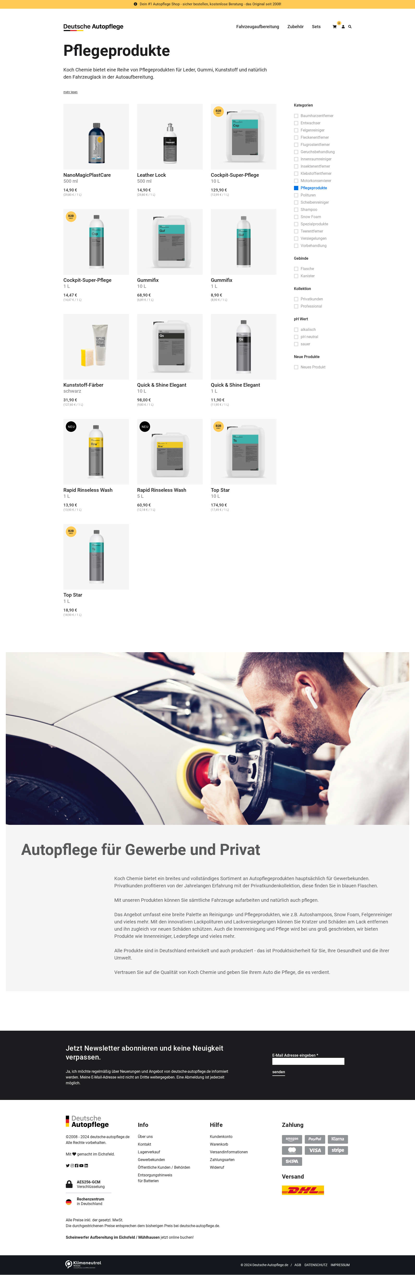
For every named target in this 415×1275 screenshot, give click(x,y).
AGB (297, 1265)
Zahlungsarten (222, 1159)
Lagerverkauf (149, 1152)
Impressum (340, 1265)
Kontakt (144, 1144)
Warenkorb (219, 1144)
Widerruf (217, 1167)
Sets (316, 26)
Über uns (145, 1136)
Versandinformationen (229, 1152)
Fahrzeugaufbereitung (257, 26)
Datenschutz (316, 1265)
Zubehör (295, 26)
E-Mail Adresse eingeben (295, 1055)
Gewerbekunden (151, 1159)
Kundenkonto (221, 1136)
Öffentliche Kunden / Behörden (164, 1167)
